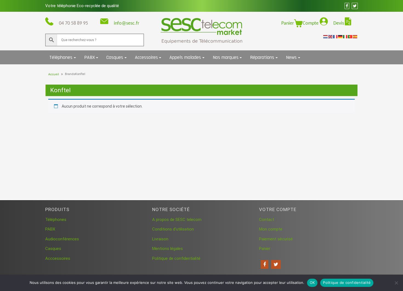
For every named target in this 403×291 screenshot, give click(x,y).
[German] (340, 36)
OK (312, 282)
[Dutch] (325, 36)
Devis (338, 23)
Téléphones (60, 57)
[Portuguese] (350, 36)
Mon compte (270, 229)
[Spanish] (355, 36)
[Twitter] (276, 264)
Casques (114, 57)
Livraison (160, 239)
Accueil (53, 74)
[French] (335, 36)
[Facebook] (264, 264)
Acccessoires (57, 258)
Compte (311, 23)
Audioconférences (62, 239)
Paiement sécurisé (276, 239)
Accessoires (146, 57)
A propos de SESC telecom (177, 219)
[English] (330, 36)
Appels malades (185, 57)
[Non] (396, 283)
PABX (89, 57)
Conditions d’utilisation (173, 229)
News (291, 57)
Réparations (262, 57)
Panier (287, 23)
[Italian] (345, 36)
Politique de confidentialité (176, 258)
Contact (266, 219)
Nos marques (226, 57)
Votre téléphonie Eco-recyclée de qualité (82, 5)
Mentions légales (167, 248)
